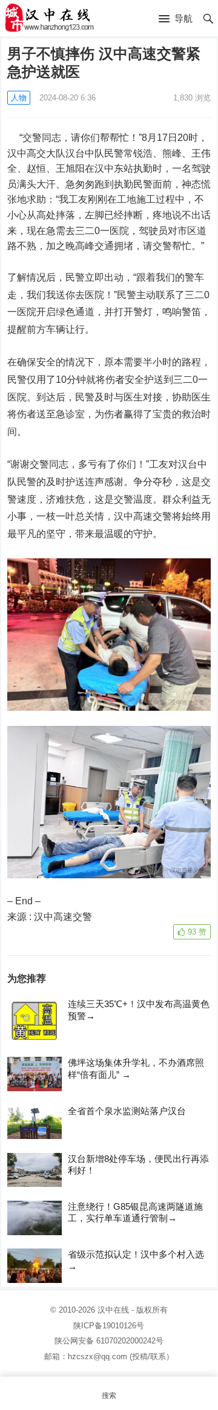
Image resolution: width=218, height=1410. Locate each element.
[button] (176, 19)
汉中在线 (113, 1309)
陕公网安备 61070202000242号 (109, 1340)
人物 (19, 97)
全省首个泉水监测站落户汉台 (127, 1111)
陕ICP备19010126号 (108, 1325)
